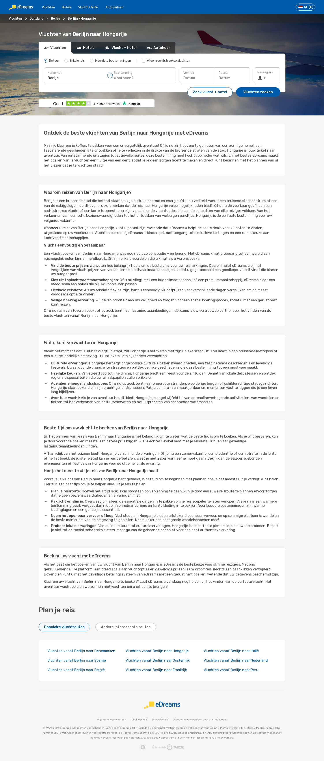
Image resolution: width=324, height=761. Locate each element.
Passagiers (265, 72)
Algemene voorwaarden (111, 719)
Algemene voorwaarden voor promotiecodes (200, 719)
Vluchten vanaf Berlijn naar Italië (231, 651)
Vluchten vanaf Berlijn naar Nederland (236, 660)
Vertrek (188, 73)
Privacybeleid (160, 719)
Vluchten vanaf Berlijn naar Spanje (76, 660)
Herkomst (55, 73)
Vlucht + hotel (88, 7)
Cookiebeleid (139, 719)
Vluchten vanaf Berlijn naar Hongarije (157, 651)
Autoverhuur (115, 7)
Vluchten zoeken (258, 92)
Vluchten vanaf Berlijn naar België (76, 670)
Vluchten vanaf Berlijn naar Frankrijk (156, 670)
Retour (224, 73)
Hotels (66, 7)
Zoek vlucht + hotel (210, 92)
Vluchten (48, 7)
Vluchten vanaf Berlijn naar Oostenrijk (158, 660)
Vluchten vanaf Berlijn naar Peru (231, 670)
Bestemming (123, 73)
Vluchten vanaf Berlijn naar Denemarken (81, 651)
